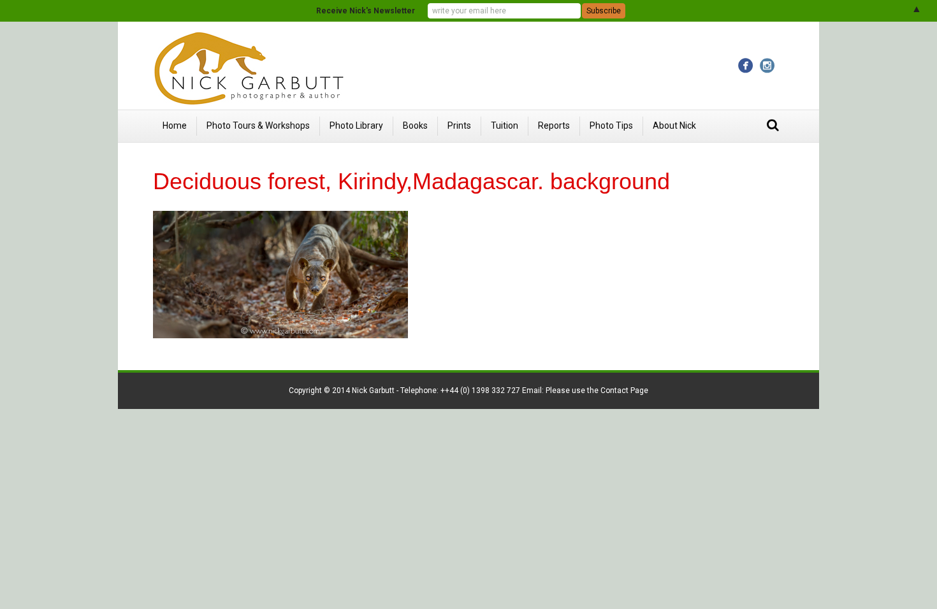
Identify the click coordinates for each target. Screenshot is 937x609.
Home (175, 125)
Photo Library (356, 125)
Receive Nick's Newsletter (365, 10)
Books (415, 125)
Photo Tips (611, 125)
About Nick (674, 125)
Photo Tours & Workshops (258, 125)
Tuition (504, 125)
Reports (554, 125)
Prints (459, 125)
